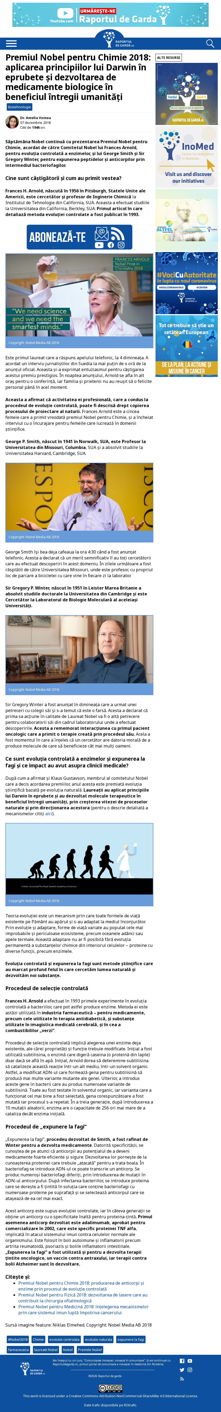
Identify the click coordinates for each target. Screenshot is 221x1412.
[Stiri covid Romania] (187, 123)
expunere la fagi (131, 1339)
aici (48, 814)
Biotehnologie (19, 107)
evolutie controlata (64, 1339)
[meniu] (11, 44)
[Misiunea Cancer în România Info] (187, 375)
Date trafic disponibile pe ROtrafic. (110, 1405)
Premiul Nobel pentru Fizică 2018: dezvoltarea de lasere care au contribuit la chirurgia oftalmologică (82, 1298)
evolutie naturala (98, 1339)
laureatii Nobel (46, 1349)
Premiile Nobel (90, 1349)
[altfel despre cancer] (187, 249)
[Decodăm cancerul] (187, 186)
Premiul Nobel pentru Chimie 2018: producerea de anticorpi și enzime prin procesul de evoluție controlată (81, 1286)
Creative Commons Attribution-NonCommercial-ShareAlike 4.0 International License (133, 1396)
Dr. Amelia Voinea (35, 117)
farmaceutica (18, 1349)
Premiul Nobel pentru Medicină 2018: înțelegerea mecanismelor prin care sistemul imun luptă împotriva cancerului (83, 1310)
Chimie (38, 1339)
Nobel (68, 1349)
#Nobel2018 (17, 1339)
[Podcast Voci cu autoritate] (187, 312)
